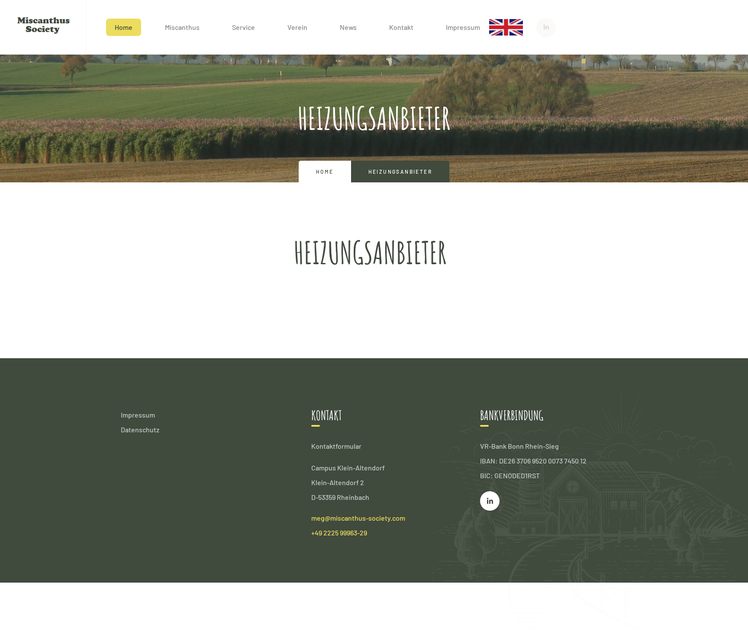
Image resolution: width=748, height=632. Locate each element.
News (348, 27)
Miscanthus (182, 27)
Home (123, 27)
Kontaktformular (336, 446)
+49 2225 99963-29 (339, 532)
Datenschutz (140, 429)
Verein (297, 27)
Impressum (463, 27)
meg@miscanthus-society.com (358, 518)
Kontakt (401, 27)
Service (243, 27)
